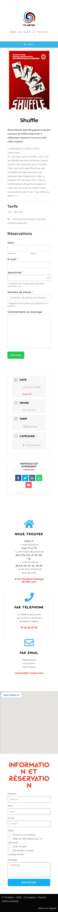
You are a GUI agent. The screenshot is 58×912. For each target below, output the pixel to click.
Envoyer (16, 355)
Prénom (12, 253)
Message (12, 859)
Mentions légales (47, 908)
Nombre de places (20, 292)
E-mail (13, 259)
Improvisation (33, 445)
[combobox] (29, 278)
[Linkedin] (32, 478)
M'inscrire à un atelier (24, 834)
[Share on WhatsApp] (39, 478)
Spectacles (15, 272)
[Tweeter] (25, 478)
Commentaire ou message (25, 311)
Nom (11, 242)
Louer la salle (19, 846)
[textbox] (28, 278)
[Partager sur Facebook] (18, 478)
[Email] (29, 485)
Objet (11, 830)
